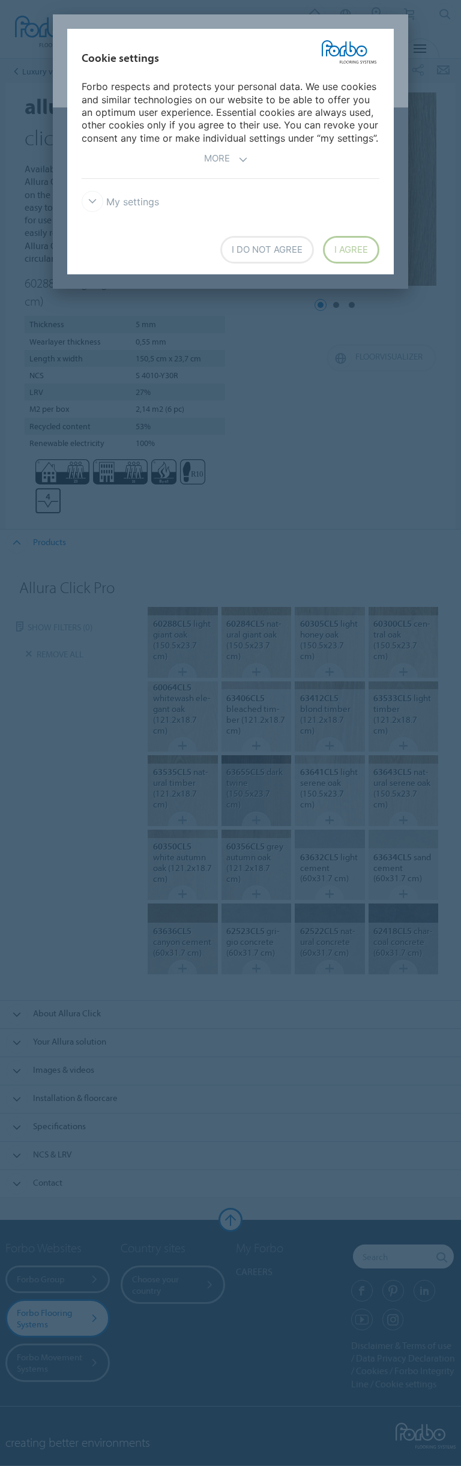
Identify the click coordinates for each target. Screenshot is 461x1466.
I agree (351, 249)
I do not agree (267, 249)
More (217, 158)
